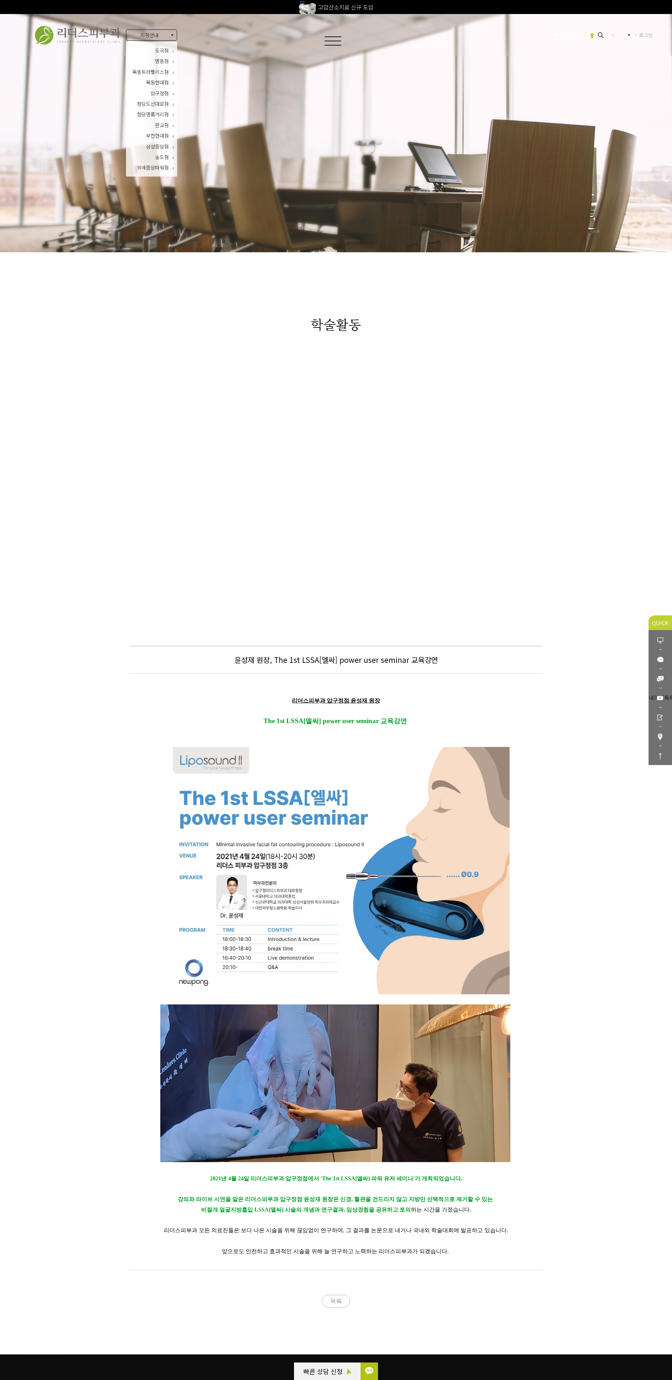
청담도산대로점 (153, 103)
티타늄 (567, 34)
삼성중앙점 (157, 146)
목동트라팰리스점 (150, 71)
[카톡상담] (660, 658)
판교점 (162, 125)
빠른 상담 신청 (323, 1371)
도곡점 (162, 50)
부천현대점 (157, 135)
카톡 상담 (43, 1308)
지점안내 (149, 35)
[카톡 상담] (369, 1371)
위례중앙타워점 (153, 167)
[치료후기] (660, 716)
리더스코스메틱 (49, 1347)
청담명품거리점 (153, 114)
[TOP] (660, 755)
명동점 (162, 60)
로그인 (646, 35)
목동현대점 (157, 82)
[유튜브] (660, 697)
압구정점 (159, 93)
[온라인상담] (660, 639)
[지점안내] (660, 736)
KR (622, 35)
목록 (336, 1300)
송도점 (162, 156)
